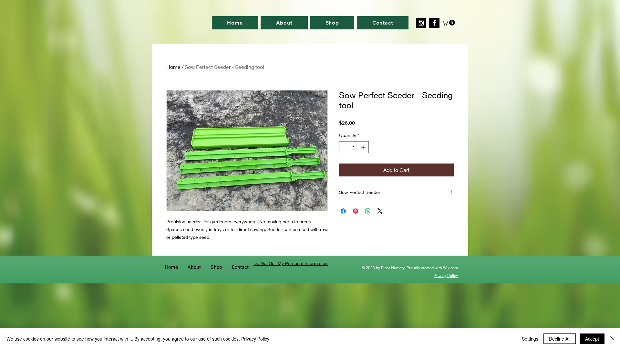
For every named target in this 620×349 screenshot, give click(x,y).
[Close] (612, 338)
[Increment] (364, 147)
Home (173, 67)
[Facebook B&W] (434, 23)
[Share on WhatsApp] (368, 211)
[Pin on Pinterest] (355, 211)
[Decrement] (344, 147)
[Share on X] (380, 211)
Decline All (559, 338)
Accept (592, 338)
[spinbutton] (354, 147)
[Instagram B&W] (421, 23)
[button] (449, 23)
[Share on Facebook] (343, 211)
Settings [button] (530, 338)
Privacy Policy (255, 338)
